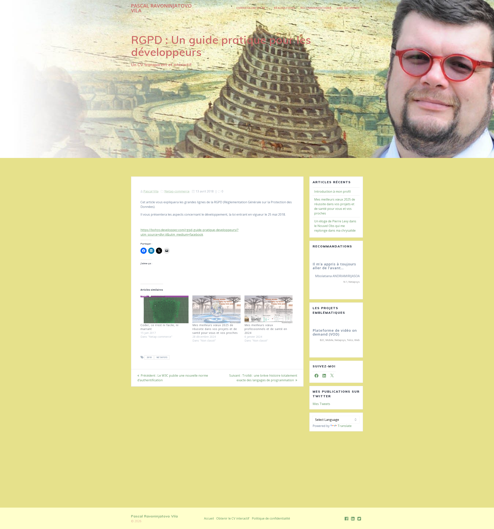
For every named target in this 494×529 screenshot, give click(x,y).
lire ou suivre (348, 8)
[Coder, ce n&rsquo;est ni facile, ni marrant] (164, 309)
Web (357, 343)
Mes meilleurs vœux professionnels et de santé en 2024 (265, 329)
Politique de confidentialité (271, 518)
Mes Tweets (321, 407)
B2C (322, 343)
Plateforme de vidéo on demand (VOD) (335, 336)
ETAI (357, 285)
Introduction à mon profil (332, 191)
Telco (350, 343)
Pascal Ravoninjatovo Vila (161, 8)
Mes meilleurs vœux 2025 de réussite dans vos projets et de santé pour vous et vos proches (215, 329)
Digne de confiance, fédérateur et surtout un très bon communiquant (336, 268)
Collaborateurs (345, 285)
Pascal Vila (150, 191)
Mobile (329, 343)
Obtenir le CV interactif (232, 518)
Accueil (209, 518)
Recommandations (316, 8)
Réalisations (284, 8)
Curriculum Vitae (250, 8)
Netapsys (161, 357)
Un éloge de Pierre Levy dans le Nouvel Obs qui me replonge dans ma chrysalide (335, 226)
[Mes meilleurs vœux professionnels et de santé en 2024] (268, 309)
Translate (345, 429)
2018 (149, 357)
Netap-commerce (176, 191)
